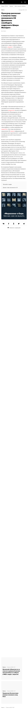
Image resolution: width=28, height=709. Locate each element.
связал (12, 131)
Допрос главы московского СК (10, 187)
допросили (11, 110)
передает (10, 47)
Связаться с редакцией (14, 227)
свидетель (4, 129)
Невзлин (11, 6)
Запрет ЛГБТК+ (4, 6)
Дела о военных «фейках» (20, 6)
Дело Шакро (3, 30)
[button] (25, 2)
